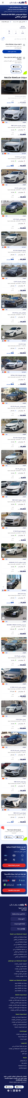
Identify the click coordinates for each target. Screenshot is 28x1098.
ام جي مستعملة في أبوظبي (20, 954)
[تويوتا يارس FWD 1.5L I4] (14, 809)
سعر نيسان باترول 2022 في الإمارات (18, 998)
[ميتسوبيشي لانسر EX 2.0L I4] (14, 402)
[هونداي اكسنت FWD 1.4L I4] (14, 122)
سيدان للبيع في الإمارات (21, 971)
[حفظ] (3, 119)
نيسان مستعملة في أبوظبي (20, 940)
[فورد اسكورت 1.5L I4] (14, 184)
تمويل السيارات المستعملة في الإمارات (18, 1049)
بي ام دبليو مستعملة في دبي (20, 949)
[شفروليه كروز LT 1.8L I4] (14, 527)
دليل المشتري (24, 1051)
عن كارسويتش (23, 1061)
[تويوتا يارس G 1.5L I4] (14, 92)
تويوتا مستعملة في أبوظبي (20, 937)
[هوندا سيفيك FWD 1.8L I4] (14, 496)
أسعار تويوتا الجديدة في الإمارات (19, 1017)
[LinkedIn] (14, 1091)
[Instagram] (17, 1091)
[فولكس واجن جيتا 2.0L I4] (14, 309)
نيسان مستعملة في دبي (21, 947)
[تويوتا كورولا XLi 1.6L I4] (14, 246)
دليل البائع (24, 1054)
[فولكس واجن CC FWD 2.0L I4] (14, 683)
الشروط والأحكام (23, 1068)
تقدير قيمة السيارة (22, 1037)
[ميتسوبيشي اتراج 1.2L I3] (14, 215)
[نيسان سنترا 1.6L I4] (14, 715)
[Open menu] (4, 2)
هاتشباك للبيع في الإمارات (21, 969)
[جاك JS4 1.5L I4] (14, 590)
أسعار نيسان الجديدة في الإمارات (19, 1022)
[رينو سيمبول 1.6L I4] (14, 465)
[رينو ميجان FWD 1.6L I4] (14, 778)
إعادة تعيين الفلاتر (12, 52)
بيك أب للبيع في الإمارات (21, 976)
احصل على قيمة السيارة (14, 865)
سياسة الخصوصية (22, 1066)
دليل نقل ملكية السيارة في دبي (19, 1046)
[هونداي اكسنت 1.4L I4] (14, 278)
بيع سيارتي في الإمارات (21, 1034)
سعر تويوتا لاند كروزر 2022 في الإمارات (18, 1005)
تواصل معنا (24, 1063)
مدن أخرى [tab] (23, 26)
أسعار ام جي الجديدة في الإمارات (19, 1020)
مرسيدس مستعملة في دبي (20, 944)
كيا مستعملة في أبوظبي (21, 957)
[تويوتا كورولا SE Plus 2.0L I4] (14, 371)
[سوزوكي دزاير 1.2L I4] (14, 652)
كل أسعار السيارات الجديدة (21, 1027)
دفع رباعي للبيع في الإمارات (20, 974)
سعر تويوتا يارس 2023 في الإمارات (18, 1010)
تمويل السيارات (23, 1039)
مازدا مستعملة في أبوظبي (20, 952)
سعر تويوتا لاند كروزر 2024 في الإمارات (18, 1008)
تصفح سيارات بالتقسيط (14, 890)
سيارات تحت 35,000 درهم (21, 986)
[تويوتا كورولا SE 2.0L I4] (14, 434)
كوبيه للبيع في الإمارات (21, 966)
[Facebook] (20, 1091)
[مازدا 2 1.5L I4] (14, 340)
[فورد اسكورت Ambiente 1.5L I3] (14, 558)
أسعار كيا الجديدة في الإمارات (20, 1025)
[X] (11, 1091)
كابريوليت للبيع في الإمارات (20, 964)
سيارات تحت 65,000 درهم (21, 991)
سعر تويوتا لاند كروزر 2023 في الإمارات (18, 1000)
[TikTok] (8, 1091)
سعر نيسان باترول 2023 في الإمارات (18, 1003)
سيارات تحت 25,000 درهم (21, 983)
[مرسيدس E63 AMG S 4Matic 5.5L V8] (14, 621)
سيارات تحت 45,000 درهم (21, 988)
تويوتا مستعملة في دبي (21, 942)
